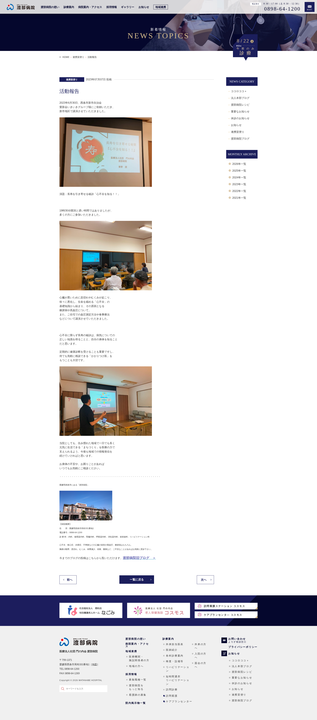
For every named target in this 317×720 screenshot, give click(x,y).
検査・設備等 (174, 661)
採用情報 (111, 7)
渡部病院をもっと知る (136, 687)
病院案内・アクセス (90, 7)
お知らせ (144, 7)
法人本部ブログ (240, 98)
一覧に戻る (137, 579)
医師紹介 (172, 649)
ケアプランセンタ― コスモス (223, 614)
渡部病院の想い (50, 7)
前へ (69, 579)
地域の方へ (136, 666)
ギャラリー (127, 7)
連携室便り (237, 131)
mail (309, 9)
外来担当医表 (174, 644)
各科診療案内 (174, 655)
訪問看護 (172, 695)
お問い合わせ (237, 640)
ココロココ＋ (239, 91)
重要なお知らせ (240, 111)
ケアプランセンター (179, 701)
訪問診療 (172, 689)
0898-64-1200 (282, 9)
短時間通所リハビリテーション (177, 680)
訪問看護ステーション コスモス (224, 606)
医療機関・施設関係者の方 (139, 658)
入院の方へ (200, 655)
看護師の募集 (137, 694)
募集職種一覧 (137, 679)
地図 (94, 664)
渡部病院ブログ (240, 138)
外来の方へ (200, 646)
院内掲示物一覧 (135, 703)
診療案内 (69, 7)
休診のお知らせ (240, 118)
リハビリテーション (177, 669)
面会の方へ (200, 665)
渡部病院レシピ (240, 104)
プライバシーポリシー (243, 647)
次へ (204, 579)
